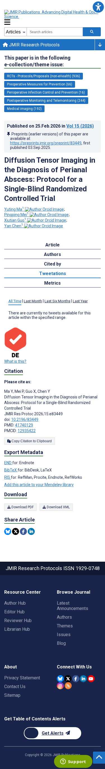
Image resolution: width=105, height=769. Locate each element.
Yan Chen (13, 226)
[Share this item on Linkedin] (31, 531)
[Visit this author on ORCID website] (44, 209)
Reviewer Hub (18, 620)
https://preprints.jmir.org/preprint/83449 (45, 143)
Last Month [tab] (33, 301)
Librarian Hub (17, 629)
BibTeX (11, 470)
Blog (61, 643)
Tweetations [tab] (52, 273)
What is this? (15, 361)
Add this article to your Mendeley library (39, 484)
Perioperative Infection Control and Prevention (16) (46, 92)
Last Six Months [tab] (57, 301)
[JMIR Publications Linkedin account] (83, 678)
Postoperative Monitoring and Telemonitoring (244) (46, 101)
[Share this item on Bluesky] (7, 531)
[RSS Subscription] (68, 685)
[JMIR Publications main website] (51, 14)
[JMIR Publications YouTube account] (91, 678)
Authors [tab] (52, 254)
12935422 (27, 430)
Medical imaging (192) (24, 109)
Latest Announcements (72, 605)
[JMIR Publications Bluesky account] (60, 678)
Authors (64, 617)
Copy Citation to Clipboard (31, 441)
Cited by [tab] (52, 264)
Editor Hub (14, 611)
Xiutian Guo (15, 220)
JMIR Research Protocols (34, 44)
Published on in (50, 126)
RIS (7, 477)
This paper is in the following (37, 61)
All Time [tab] (14, 301)
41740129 (24, 425)
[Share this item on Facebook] (23, 531)
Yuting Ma (14, 209)
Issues (64, 634)
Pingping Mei (16, 214)
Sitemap (12, 695)
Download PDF (22, 507)
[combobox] (55, 31)
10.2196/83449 (24, 419)
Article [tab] (52, 245)
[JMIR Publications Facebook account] (75, 678)
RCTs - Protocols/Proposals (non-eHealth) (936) (43, 76)
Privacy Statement (22, 677)
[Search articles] (92, 31)
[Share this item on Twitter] (15, 531)
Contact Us (14, 686)
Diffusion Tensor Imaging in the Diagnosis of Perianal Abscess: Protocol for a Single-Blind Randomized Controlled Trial (49, 179)
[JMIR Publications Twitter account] (67, 678)
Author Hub (15, 603)
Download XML (58, 507)
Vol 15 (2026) (80, 126)
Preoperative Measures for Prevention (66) (39, 84)
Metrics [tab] (52, 283)
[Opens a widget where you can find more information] (73, 762)
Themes (65, 626)
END (8, 463)
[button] (98, 7)
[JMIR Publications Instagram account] (60, 685)
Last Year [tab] (80, 301)
